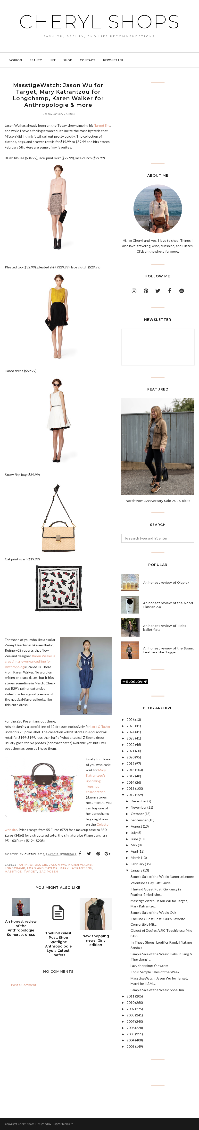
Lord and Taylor (42, 868)
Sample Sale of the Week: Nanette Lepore (162, 876)
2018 (130, 770)
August (136, 826)
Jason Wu (57, 864)
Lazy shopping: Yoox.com (149, 966)
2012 (130, 795)
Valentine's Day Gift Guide (151, 883)
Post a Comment (23, 985)
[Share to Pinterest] (98, 854)
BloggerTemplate (62, 1123)
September (139, 820)
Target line (102, 125)
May (134, 845)
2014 (130, 782)
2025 (130, 726)
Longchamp (15, 868)
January (136, 870)
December (139, 801)
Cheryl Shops (99, 21)
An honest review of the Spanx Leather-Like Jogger (168, 650)
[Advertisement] (157, 123)
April (134, 851)
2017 (130, 776)
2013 (130, 788)
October (137, 814)
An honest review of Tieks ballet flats (164, 627)
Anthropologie (33, 864)
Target (30, 871)
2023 (130, 738)
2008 (130, 1015)
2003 (130, 1046)
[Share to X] (89, 854)
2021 (130, 751)
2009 (130, 1009)
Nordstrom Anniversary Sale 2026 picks (157, 501)
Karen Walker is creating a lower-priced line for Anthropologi (30, 661)
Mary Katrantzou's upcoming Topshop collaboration (96, 781)
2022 (130, 744)
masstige (13, 871)
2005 (130, 1034)
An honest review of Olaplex (166, 582)
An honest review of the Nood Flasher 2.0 (168, 605)
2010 (130, 1002)
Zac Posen (48, 871)
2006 (130, 1028)
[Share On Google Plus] (107, 854)
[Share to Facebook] (80, 854)
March (135, 858)
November (139, 807)
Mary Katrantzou (76, 868)
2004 (130, 1040)
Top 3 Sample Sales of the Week (155, 972)
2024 (130, 732)
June (134, 839)
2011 (130, 996)
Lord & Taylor (100, 726)
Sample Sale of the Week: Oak (153, 912)
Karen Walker (81, 864)
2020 (130, 757)
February (137, 864)
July (134, 833)
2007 (130, 1021)
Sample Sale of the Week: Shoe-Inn (157, 990)
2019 (130, 763)
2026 (130, 719)
